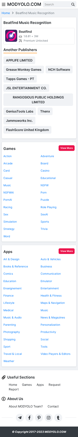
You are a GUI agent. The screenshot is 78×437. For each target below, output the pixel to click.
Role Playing (48, 207)
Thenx (45, 111)
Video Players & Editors (55, 353)
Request (54, 385)
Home (13, 385)
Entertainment (50, 288)
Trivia (44, 228)
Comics (8, 273)
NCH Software (59, 70)
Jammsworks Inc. (19, 121)
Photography (11, 332)
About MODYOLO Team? (26, 406)
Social (44, 339)
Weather (8, 361)
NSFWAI (8, 192)
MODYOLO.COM (24, 4)
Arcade (8, 163)
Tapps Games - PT (20, 79)
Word (6, 236)
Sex (5, 214)
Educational (48, 178)
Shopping (9, 339)
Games (9, 148)
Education (9, 281)
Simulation (10, 221)
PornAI (7, 199)
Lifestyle (8, 302)
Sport (6, 346)
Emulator (46, 281)
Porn (44, 192)
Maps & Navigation (53, 302)
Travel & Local (12, 353)
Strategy (9, 228)
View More (66, 147)
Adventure (47, 156)
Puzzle (45, 199)
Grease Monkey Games (23, 70)
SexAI (44, 214)
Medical (8, 310)
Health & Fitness (51, 295)
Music (7, 185)
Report (14, 389)
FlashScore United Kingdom (27, 130)
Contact (53, 406)
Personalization (50, 324)
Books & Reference (15, 266)
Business (46, 266)
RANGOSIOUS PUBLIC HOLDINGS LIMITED (38, 99)
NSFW (45, 185)
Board (44, 163)
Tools (44, 346)
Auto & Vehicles (51, 259)
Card (6, 170)
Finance (8, 295)
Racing (7, 207)
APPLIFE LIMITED (19, 60)
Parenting (9, 324)
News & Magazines (53, 317)
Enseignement (12, 288)
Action (7, 156)
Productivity (48, 332)
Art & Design (11, 259)
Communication (51, 273)
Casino (45, 170)
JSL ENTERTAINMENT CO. (26, 88)
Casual (7, 178)
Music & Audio (12, 317)
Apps (7, 252)
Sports (45, 221)
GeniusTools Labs (19, 111)
